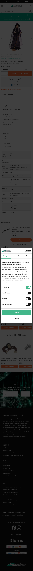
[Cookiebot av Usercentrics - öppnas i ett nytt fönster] (23, 251)
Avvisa (16, 318)
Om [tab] (27, 256)
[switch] (28, 293)
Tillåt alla (16, 312)
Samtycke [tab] (6, 256)
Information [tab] (16, 256)
